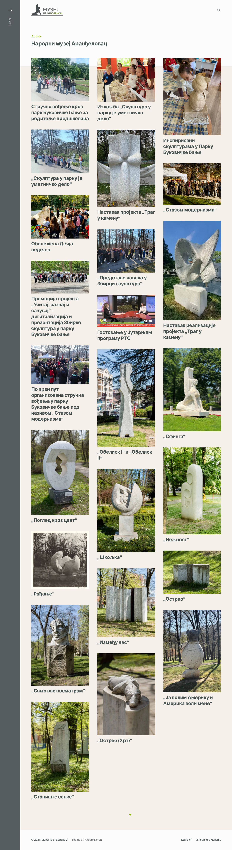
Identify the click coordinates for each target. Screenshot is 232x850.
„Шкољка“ (109, 557)
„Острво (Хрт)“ (114, 740)
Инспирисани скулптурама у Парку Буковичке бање (188, 146)
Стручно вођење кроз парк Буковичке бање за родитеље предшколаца (60, 112)
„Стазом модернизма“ (190, 210)
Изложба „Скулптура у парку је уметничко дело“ (124, 112)
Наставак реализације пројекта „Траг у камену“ (189, 331)
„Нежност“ (176, 539)
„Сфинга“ (174, 436)
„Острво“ (174, 599)
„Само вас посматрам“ (58, 690)
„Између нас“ (113, 642)
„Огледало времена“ (187, 811)
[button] (10, 425)
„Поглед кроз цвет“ (54, 520)
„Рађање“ (42, 593)
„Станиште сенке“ (52, 796)
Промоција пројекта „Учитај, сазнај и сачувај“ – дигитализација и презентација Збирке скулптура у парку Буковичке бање (56, 316)
